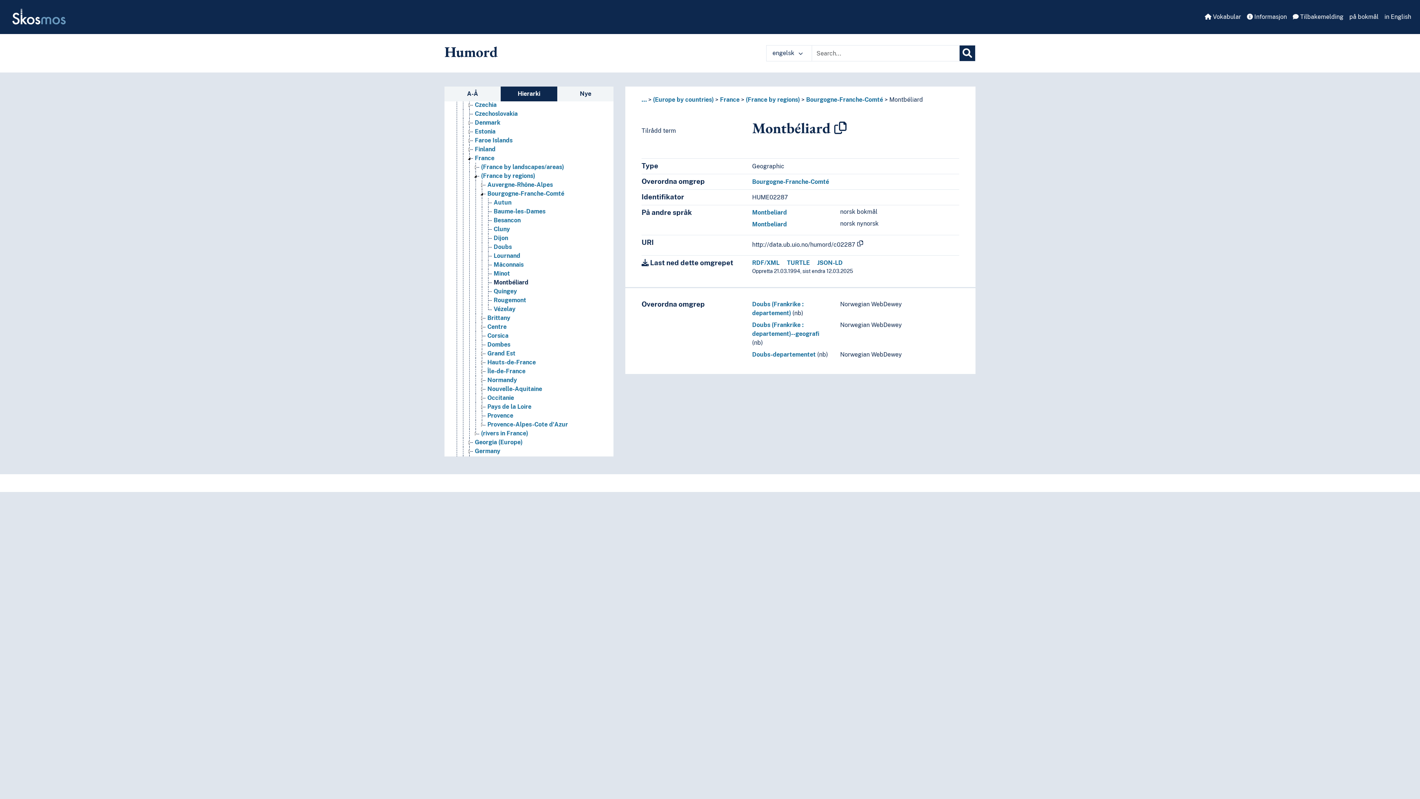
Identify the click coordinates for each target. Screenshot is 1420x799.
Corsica (497, 335)
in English (1397, 16)
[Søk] (967, 53)
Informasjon (1270, 16)
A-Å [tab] (472, 93)
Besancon (507, 220)
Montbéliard (511, 282)
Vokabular (1226, 16)
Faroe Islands (494, 140)
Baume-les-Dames (519, 211)
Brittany (498, 317)
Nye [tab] (585, 93)
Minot (502, 273)
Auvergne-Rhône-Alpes (520, 184)
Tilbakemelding (1321, 16)
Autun (502, 202)
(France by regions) (508, 175)
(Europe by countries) (683, 99)
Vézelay (504, 309)
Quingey (505, 291)
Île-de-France (506, 371)
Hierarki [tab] (529, 93)
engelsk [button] (784, 53)
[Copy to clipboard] (840, 128)
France (484, 158)
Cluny (502, 229)
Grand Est (501, 353)
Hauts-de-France (511, 362)
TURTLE (798, 262)
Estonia (485, 131)
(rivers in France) (504, 433)
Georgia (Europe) (499, 442)
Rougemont (510, 300)
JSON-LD (830, 262)
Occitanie (500, 397)
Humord (471, 51)
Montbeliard (769, 212)
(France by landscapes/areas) (522, 167)
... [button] (644, 99)
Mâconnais (509, 264)
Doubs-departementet (784, 354)
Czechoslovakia (496, 113)
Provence (500, 415)
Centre (497, 326)
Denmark (487, 122)
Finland (485, 149)
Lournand (507, 255)
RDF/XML (766, 262)
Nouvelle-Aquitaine (514, 388)
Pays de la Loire (509, 406)
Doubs (503, 246)
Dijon (501, 238)
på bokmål (1364, 16)
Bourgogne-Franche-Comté (525, 193)
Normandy (502, 380)
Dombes (498, 344)
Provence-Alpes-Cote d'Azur (527, 424)
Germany (487, 451)
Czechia (486, 104)
